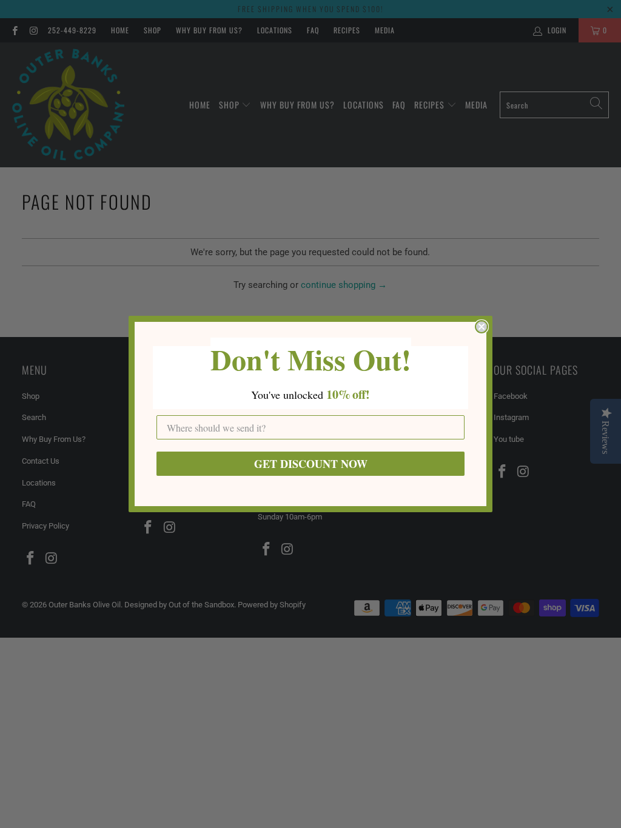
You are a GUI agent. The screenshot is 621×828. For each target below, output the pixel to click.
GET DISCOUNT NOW (311, 464)
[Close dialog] (481, 327)
